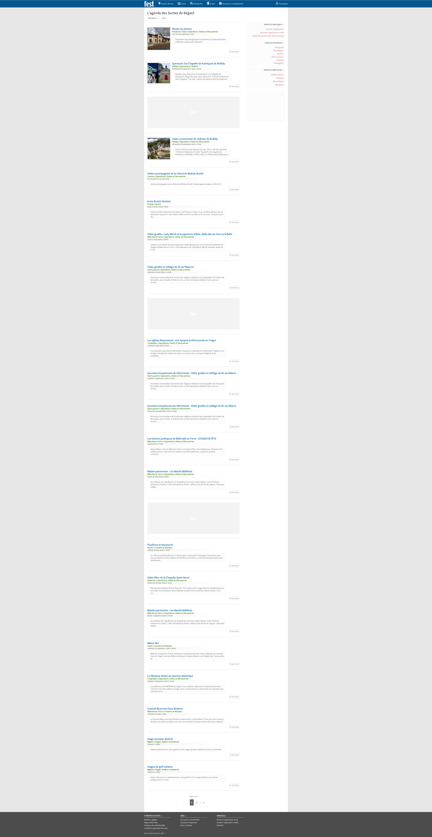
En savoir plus (234, 52)
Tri (164, 18)
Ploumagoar (278, 50)
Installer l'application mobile (227, 822)
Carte (183, 3)
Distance (153, 18)
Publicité (220, 825)
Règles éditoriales (151, 822)
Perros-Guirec (278, 57)
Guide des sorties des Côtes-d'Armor (268, 36)
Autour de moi (167, 3)
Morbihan (279, 85)
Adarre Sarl (152, 833)
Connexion (283, 3)
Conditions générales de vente (156, 828)
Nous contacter (186, 825)
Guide (212, 3)
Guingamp (279, 47)
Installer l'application (275, 29)
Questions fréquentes (188, 822)
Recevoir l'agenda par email (272, 32)
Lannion (280, 53)
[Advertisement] (193, 112)
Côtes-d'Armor (277, 74)
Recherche (197, 3)
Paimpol (280, 60)
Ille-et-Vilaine (278, 81)
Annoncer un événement (232, 3)
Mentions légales (150, 820)
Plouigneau (279, 63)
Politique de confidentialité (154, 825)
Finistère (280, 78)
